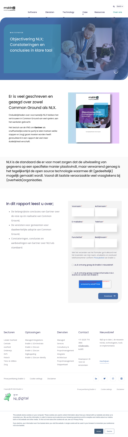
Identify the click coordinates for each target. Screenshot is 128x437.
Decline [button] (109, 431)
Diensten (49, 12)
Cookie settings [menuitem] (36, 378)
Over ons (117, 12)
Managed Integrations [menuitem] (34, 340)
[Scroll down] (116, 70)
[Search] (114, 6)
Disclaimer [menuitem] (51, 378)
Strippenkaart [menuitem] (62, 364)
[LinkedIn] (96, 378)
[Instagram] (113, 378)
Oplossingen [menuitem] (32, 332)
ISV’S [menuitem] (6, 354)
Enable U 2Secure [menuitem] (32, 347)
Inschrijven (104, 361)
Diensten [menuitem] (62, 332)
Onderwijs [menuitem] (8, 350)
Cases (85, 13)
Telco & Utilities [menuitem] (10, 361)
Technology (68, 12)
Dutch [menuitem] (119, 6)
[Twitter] (104, 378)
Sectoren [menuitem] (9, 332)
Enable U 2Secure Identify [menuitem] (35, 357)
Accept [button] (98, 431)
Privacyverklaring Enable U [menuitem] (14, 378)
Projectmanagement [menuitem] (65, 361)
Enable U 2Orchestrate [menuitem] (34, 343)
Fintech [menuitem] (7, 357)
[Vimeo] (121, 378)
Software (32, 12)
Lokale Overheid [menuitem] (10, 340)
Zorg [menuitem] (6, 364)
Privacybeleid (99, 257)
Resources (99, 12)
